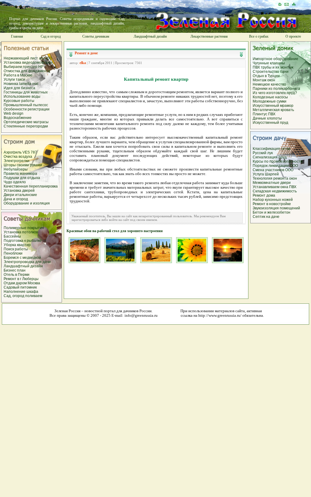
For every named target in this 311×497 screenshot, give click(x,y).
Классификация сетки (271, 149)
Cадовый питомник (20, 287)
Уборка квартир (17, 245)
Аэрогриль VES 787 (20, 152)
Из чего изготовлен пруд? (275, 93)
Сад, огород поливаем (23, 296)
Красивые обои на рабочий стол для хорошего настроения (115, 231)
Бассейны (12, 236)
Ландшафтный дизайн (150, 36)
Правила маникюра (20, 173)
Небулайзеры (16, 169)
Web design (13, 113)
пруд (282, 157)
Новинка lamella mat (21, 84)
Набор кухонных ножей (273, 200)
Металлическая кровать (273, 110)
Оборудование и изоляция (27, 203)
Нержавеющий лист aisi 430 (28, 58)
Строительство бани (271, 71)
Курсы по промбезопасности (277, 161)
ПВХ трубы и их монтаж (273, 67)
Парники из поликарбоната (276, 88)
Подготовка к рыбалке (23, 240)
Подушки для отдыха (22, 178)
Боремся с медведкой (22, 257)
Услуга (259, 174)
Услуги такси (14, 79)
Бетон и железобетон (271, 212)
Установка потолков (21, 232)
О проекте (293, 36)
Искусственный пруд (270, 122)
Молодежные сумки (269, 101)
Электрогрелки (16, 161)
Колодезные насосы (270, 97)
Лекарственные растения (209, 36)
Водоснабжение (18, 118)
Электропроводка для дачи (27, 262)
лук (270, 153)
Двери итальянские (20, 195)
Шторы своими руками (23, 165)
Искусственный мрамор (273, 105)
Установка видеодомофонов (28, 62)
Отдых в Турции (266, 76)
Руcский (260, 153)
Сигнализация (265, 157)
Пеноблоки (13, 253)
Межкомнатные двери (272, 183)
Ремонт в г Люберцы (21, 279)
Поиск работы (16, 249)
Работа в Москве (18, 75)
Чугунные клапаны (269, 63)
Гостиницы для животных (26, 92)
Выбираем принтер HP (23, 67)
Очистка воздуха (18, 156)
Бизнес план (15, 270)
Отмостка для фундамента (27, 71)
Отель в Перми (16, 274)
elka (83, 63)
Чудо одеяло (15, 182)
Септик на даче (266, 217)
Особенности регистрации (27, 109)
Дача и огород (16, 199)
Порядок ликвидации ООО (275, 166)
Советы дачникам (95, 36)
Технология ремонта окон (275, 178)
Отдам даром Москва (22, 283)
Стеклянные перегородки (26, 126)
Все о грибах (258, 36)
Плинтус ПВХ (264, 114)
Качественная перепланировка (31, 186)
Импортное (263, 59)
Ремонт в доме (86, 53)
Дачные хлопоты (267, 118)
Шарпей (272, 174)
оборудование (285, 59)
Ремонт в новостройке (272, 204)
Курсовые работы (19, 101)
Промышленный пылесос (26, 105)
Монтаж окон (264, 80)
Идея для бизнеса (19, 88)
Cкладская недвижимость (275, 191)
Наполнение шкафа (21, 291)
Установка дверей (19, 190)
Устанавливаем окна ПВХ (274, 187)
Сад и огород (51, 36)
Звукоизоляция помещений (276, 208)
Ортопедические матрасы (26, 122)
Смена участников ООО (273, 170)
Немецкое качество (269, 84)
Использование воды (22, 96)
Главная (17, 36)
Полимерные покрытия (24, 228)
